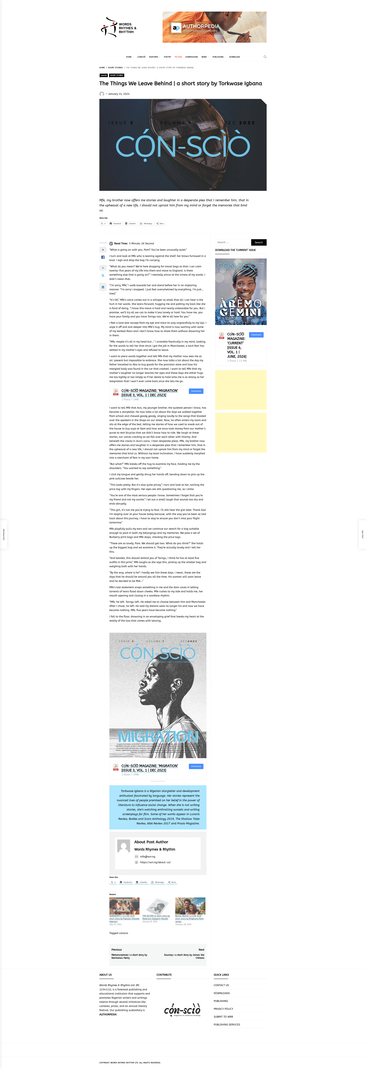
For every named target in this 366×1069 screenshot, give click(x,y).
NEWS (204, 57)
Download (196, 391)
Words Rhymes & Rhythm (154, 849)
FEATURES (153, 57)
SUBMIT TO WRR (223, 1016)
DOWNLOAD (234, 57)
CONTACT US (221, 985)
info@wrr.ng (147, 856)
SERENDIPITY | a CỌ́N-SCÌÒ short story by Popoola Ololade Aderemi (124, 919)
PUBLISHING (218, 57)
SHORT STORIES (116, 75)
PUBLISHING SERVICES (227, 1024)
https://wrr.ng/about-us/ (155, 862)
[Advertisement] (241, 390)
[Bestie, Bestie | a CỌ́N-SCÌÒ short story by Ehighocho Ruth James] (190, 906)
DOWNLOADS (222, 993)
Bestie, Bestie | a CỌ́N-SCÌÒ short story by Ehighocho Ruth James (189, 919)
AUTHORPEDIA (108, 1014)
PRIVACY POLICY (223, 1008)
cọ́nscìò (141, 57)
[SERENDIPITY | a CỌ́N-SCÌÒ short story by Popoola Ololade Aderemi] (124, 906)
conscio (123, 933)
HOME (129, 57)
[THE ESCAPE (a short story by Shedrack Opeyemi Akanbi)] (157, 906)
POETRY (167, 57)
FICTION (178, 57)
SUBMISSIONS (191, 57)
